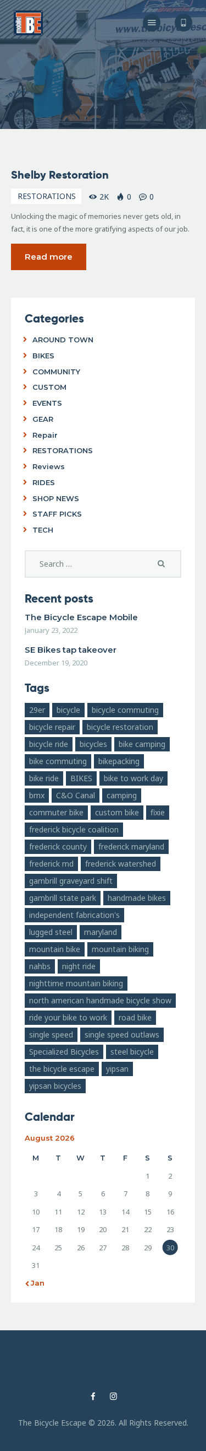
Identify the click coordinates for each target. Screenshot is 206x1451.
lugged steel (51, 932)
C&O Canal (75, 795)
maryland (100, 932)
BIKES (43, 355)
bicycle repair (52, 727)
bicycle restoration (120, 727)
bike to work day (133, 778)
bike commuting (58, 761)
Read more (49, 256)
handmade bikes (137, 898)
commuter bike (56, 812)
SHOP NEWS (55, 498)
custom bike (117, 812)
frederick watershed (120, 863)
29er (37, 710)
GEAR (42, 419)
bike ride (44, 778)
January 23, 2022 (51, 630)
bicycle (68, 710)
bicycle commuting (125, 710)
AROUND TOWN (62, 339)
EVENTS (47, 403)
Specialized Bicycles (64, 1051)
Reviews (48, 466)
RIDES (43, 482)
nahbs (40, 966)
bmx (36, 795)
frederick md (51, 863)
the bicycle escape (61, 1068)
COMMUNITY (56, 371)
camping (122, 795)
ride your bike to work (68, 1017)
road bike (135, 1017)
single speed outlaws (122, 1034)
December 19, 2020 (56, 663)
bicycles (93, 744)
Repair (45, 435)
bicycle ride (48, 744)
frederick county (58, 846)
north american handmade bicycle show (100, 1000)
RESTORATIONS (47, 196)
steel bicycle (132, 1051)
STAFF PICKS (57, 513)
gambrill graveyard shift (71, 880)
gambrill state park (62, 898)
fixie (158, 812)
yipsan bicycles (55, 1086)
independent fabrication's (74, 915)
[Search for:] (103, 564)
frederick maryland (131, 846)
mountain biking (120, 949)
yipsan (117, 1068)
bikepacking (119, 761)
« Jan (34, 1282)
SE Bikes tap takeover (70, 649)
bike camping (142, 744)
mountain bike (54, 949)
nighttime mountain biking (76, 983)
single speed (51, 1034)
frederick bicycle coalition (74, 829)
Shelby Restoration (60, 175)
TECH (42, 529)
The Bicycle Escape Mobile (81, 617)
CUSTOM (49, 387)
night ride (79, 966)
